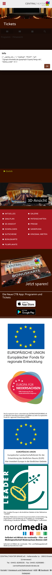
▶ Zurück (8, 171)
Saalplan (9, 219)
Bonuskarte (11, 239)
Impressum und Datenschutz (20, 570)
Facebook (44, 570)
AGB (35, 570)
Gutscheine (11, 234)
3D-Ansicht (37, 200)
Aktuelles (10, 214)
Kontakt (3, 570)
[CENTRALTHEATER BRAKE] (37, 4)
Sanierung (35, 229)
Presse (34, 224)
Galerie (34, 214)
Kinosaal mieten (38, 234)
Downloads (11, 229)
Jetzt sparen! (36, 283)
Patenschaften (38, 219)
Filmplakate (11, 244)
